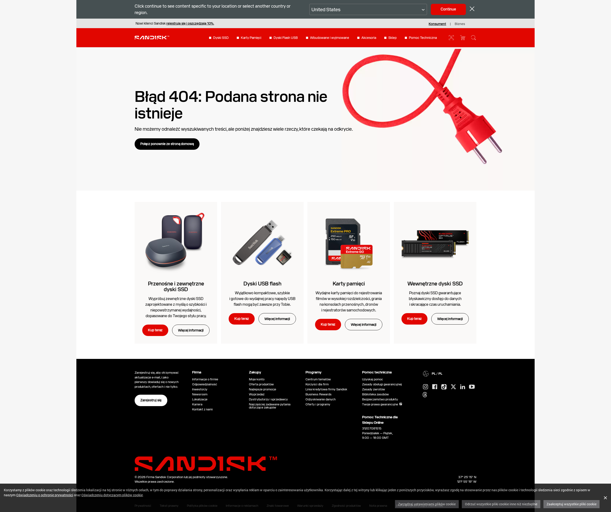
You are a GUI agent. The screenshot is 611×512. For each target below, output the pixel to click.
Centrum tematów (318, 379)
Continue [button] (448, 9)
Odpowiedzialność (204, 384)
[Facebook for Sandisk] (434, 387)
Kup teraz (155, 330)
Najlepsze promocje (262, 389)
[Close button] (472, 9)
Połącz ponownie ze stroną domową (167, 144)
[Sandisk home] (152, 37)
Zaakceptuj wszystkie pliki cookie (571, 504)
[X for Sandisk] (453, 387)
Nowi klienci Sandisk (175, 23)
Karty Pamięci (251, 38)
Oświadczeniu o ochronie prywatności (44, 495)
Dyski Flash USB (286, 38)
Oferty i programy (318, 404)
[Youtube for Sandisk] (472, 387)
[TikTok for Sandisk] (444, 387)
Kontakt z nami (202, 409)
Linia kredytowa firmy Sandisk (326, 389)
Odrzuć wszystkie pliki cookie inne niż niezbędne (501, 504)
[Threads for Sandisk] (425, 395)
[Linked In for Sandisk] (462, 387)
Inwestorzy (199, 389)
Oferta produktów (261, 384)
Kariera (197, 404)
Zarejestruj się (151, 400)
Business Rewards (319, 394)
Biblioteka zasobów (375, 394)
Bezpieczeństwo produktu (380, 399)
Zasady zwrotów (373, 389)
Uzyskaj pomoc (372, 379)
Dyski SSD (221, 38)
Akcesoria (368, 38)
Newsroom (199, 394)
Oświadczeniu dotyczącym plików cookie (112, 495)
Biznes (460, 24)
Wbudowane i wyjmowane (329, 38)
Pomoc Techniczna (423, 38)
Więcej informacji (191, 330)
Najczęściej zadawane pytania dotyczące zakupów (269, 405)
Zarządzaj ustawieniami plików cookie (427, 504)
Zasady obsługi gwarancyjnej (382, 384)
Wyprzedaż (256, 394)
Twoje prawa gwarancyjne (381, 404)
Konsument (437, 24)
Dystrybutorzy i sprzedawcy (268, 399)
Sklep (392, 38)
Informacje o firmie (205, 379)
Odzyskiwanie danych (321, 399)
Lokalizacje (199, 399)
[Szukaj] (473, 38)
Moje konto (256, 379)
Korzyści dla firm (317, 384)
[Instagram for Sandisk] (425, 387)
